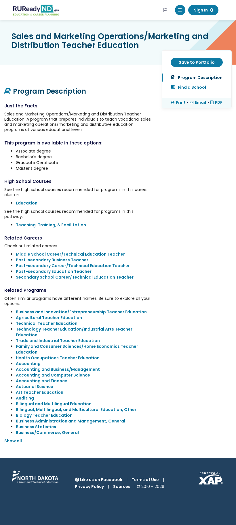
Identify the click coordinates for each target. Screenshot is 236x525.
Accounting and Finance (41, 381)
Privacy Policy (89, 486)
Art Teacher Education (39, 392)
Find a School (192, 87)
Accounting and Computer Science (53, 375)
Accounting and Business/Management (58, 369)
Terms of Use (145, 479)
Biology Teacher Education (44, 415)
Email (200, 102)
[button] (180, 10)
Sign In (201, 10)
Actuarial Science (34, 386)
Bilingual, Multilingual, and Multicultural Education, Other (76, 409)
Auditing (25, 398)
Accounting (28, 363)
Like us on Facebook (100, 479)
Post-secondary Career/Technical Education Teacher (73, 266)
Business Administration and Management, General (70, 421)
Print (180, 102)
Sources (121, 486)
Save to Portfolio (197, 62)
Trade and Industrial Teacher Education (58, 340)
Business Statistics (36, 427)
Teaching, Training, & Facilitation (51, 225)
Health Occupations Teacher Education (58, 358)
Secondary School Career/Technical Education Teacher (75, 277)
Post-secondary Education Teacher (54, 271)
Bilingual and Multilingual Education (54, 404)
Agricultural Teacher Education (49, 318)
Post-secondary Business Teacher (52, 260)
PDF (218, 102)
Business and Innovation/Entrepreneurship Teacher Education (81, 312)
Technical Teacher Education (46, 323)
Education (26, 203)
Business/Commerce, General (47, 432)
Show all (13, 441)
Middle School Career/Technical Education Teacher (70, 254)
